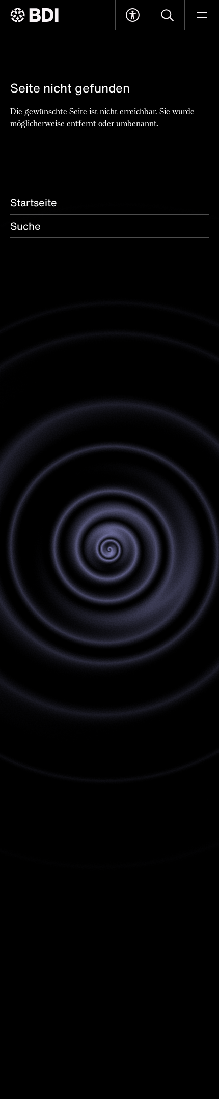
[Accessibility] (133, 15)
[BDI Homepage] (34, 15)
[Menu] (202, 15)
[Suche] (167, 15)
